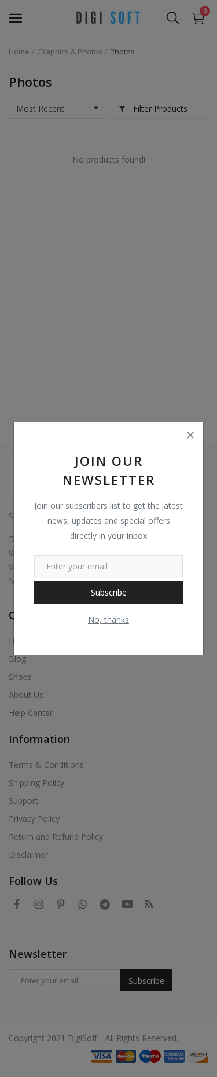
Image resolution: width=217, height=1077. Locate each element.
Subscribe (109, 592)
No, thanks (108, 619)
